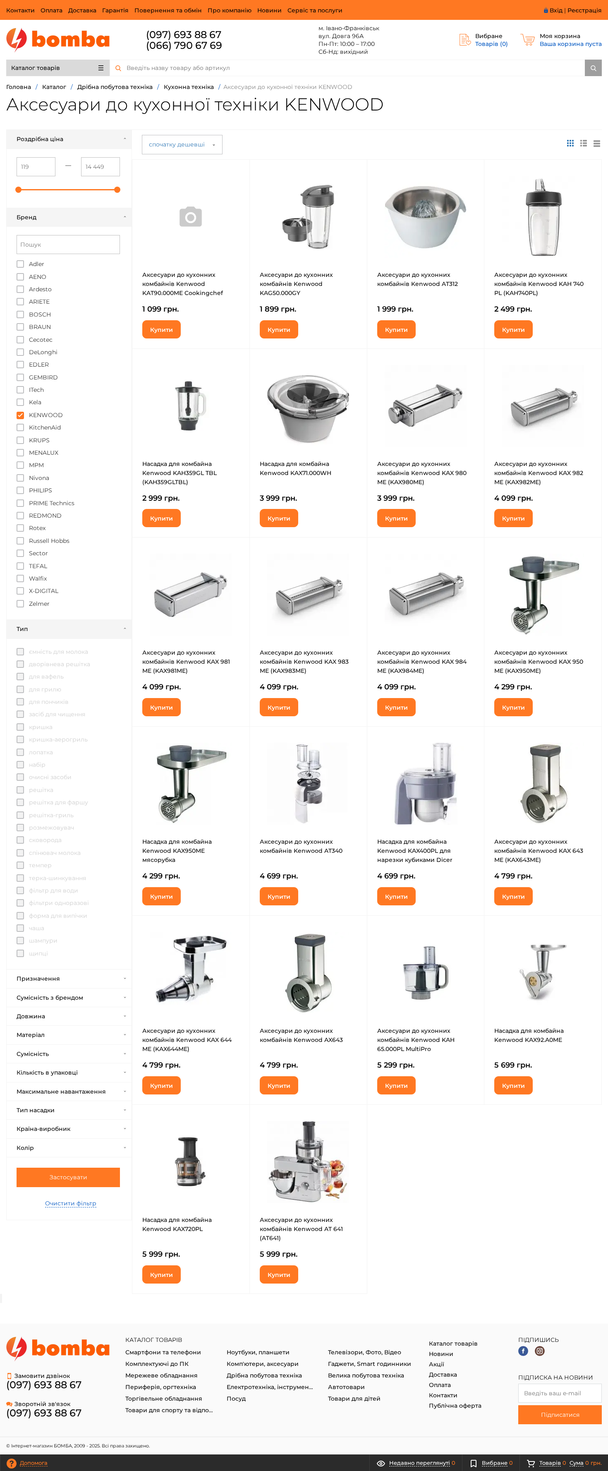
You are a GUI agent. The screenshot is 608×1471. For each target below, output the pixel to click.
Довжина (31, 1016)
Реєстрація (584, 10)
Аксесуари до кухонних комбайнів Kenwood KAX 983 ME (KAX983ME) (304, 661)
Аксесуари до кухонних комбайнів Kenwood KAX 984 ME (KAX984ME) (422, 661)
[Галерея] (584, 143)
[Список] (597, 143)
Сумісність (33, 1054)
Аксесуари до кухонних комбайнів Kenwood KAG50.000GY (296, 284)
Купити (161, 330)
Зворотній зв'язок (42, 1404)
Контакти (20, 10)
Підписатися (560, 1414)
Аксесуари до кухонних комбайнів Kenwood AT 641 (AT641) (301, 1229)
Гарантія (115, 10)
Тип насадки (36, 1110)
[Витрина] (570, 143)
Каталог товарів (35, 68)
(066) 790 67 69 (184, 45)
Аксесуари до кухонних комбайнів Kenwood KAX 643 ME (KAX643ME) (538, 851)
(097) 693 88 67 (183, 35)
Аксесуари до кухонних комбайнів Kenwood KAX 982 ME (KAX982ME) (538, 473)
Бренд (26, 217)
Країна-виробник (43, 1129)
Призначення (38, 978)
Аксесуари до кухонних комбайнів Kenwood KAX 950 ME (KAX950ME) (538, 661)
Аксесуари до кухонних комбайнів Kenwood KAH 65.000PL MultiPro (416, 1040)
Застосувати (68, 1177)
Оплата (51, 10)
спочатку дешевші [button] (177, 144)
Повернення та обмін (168, 10)
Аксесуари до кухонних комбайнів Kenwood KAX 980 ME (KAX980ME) (422, 473)
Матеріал (31, 1035)
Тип (22, 629)
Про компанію (229, 10)
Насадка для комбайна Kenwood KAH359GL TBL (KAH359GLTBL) (179, 473)
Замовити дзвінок (42, 1376)
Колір (25, 1148)
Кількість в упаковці (47, 1072)
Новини (269, 10)
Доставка (82, 10)
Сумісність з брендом (50, 997)
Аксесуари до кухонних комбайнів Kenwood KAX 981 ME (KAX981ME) (186, 661)
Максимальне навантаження (61, 1091)
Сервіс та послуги (314, 10)
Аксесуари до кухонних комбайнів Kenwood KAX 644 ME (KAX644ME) (187, 1040)
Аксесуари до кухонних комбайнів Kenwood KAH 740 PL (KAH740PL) (539, 284)
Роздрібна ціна (40, 139)
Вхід (556, 10)
